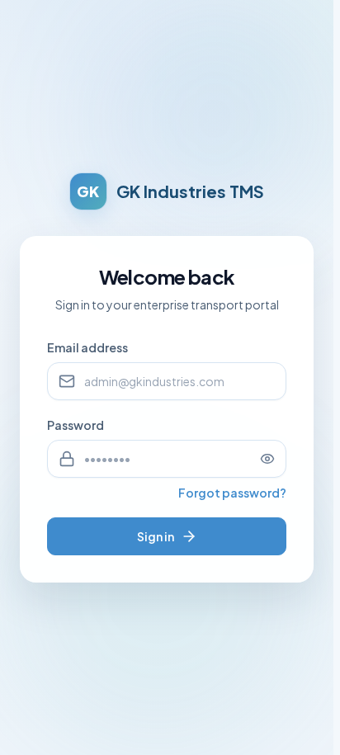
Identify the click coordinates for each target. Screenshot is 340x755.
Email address (87, 347)
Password (75, 425)
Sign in (155, 536)
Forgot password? (232, 492)
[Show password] (267, 458)
